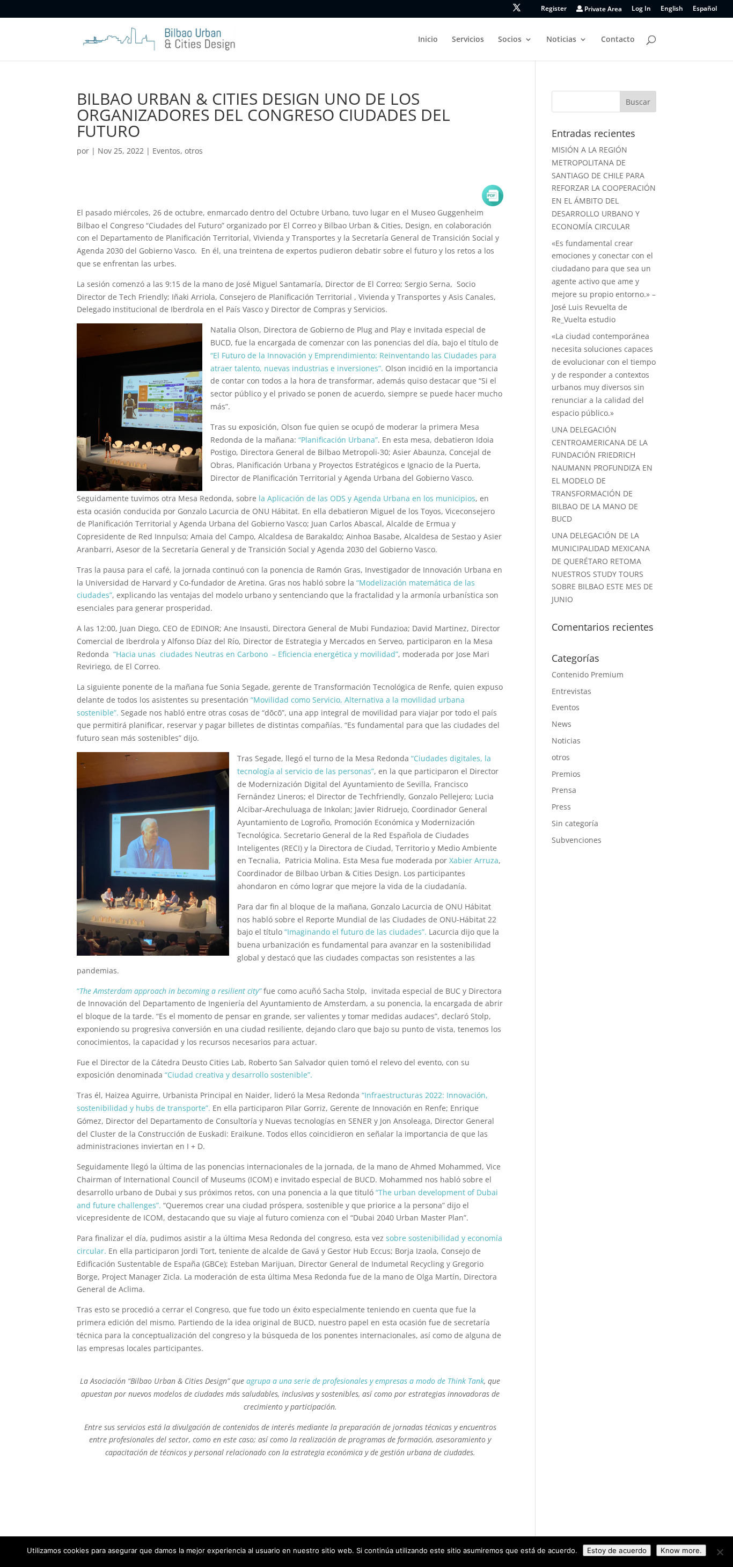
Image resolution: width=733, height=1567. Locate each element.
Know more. (681, 1550)
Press (561, 806)
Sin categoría (575, 823)
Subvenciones (577, 840)
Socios (510, 39)
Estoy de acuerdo (617, 1550)
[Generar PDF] (492, 195)
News (561, 724)
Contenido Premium (588, 674)
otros (194, 151)
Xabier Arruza (473, 860)
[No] (719, 1552)
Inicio (428, 39)
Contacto (618, 39)
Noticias (561, 39)
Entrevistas (571, 691)
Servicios (468, 39)
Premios (566, 774)
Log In (641, 9)
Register (554, 9)
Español (705, 9)
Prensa (564, 790)
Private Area (602, 9)
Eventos (166, 151)
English (672, 9)
